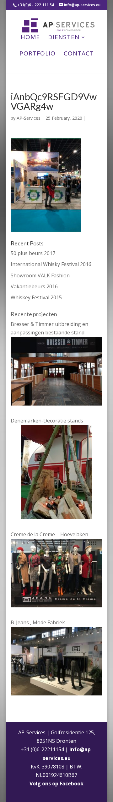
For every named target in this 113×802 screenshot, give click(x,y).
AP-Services (28, 118)
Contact (79, 54)
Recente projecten (34, 314)
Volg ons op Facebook (56, 783)
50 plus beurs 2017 (33, 253)
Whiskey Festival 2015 (36, 297)
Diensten (63, 38)
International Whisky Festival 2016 (51, 264)
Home (30, 38)
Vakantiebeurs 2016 (34, 286)
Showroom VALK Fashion (40, 275)
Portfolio (37, 54)
